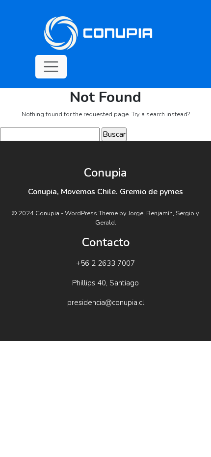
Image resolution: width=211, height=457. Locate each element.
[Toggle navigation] (51, 66)
